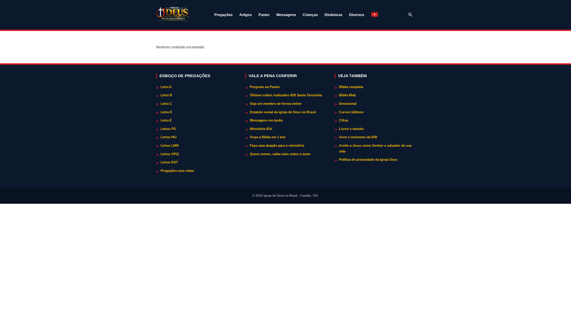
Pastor (264, 15)
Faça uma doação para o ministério (277, 145)
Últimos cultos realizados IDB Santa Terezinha (286, 95)
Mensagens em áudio (266, 120)
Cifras (343, 120)
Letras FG (168, 129)
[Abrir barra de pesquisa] (410, 14)
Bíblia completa (351, 87)
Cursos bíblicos (351, 112)
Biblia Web (347, 95)
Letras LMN (170, 145)
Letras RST (169, 162)
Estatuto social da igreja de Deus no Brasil (283, 112)
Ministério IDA (261, 129)
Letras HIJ (168, 137)
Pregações (223, 15)
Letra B (166, 95)
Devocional (347, 103)
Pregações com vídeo (177, 171)
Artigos (245, 15)
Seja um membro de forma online (275, 103)
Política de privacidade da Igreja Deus (368, 159)
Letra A (166, 87)
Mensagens (286, 15)
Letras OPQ (170, 154)
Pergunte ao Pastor (265, 87)
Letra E (166, 120)
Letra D (166, 112)
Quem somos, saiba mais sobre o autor (280, 154)
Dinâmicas (333, 15)
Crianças (310, 15)
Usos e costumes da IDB (358, 137)
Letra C (166, 103)
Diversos (356, 15)
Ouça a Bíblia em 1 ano (268, 137)
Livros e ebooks (351, 129)
